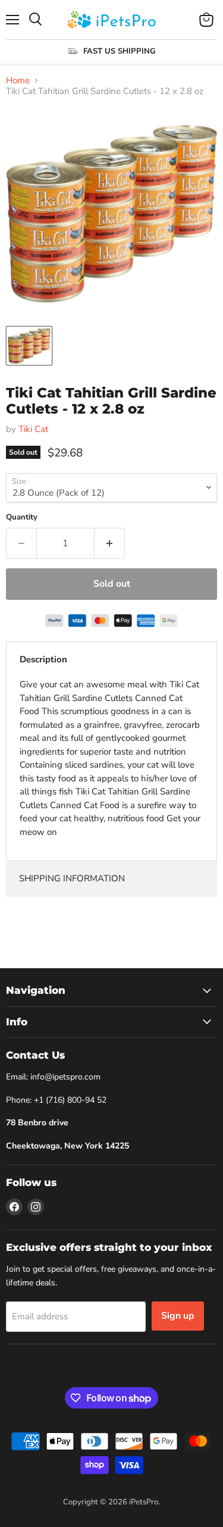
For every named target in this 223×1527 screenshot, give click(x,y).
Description (43, 659)
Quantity (21, 517)
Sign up (177, 1315)
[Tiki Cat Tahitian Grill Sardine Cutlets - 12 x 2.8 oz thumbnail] (29, 346)
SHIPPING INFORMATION (72, 878)
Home (18, 81)
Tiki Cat (33, 429)
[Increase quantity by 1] (110, 543)
